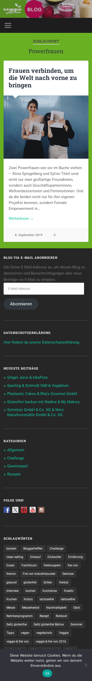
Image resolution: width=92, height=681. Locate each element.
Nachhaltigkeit (56, 607)
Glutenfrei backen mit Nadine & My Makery (43, 402)
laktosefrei (68, 599)
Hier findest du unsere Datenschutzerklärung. (42, 342)
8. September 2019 (28, 235)
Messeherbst (30, 607)
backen (11, 548)
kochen (31, 591)
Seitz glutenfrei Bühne (49, 624)
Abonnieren (21, 303)
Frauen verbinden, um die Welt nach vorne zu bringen (43, 77)
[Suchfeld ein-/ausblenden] (84, 25)
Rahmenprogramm (19, 616)
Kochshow (49, 591)
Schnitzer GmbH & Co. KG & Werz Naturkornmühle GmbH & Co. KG (35, 412)
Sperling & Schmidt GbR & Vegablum (38, 385)
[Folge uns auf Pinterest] (24, 510)
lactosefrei (47, 599)
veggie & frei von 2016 (51, 641)
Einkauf (35, 557)
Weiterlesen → (21, 218)
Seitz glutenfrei (16, 624)
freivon (11, 574)
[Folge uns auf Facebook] (7, 510)
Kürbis (28, 599)
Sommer (76, 624)
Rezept (44, 616)
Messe (10, 607)
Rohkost (61, 616)
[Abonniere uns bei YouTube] (33, 510)
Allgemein (15, 450)
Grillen (47, 582)
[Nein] (85, 665)
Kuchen (11, 599)
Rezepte (14, 474)
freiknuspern (52, 565)
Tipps (10, 633)
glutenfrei (30, 582)
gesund (11, 582)
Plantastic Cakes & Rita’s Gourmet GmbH (42, 393)
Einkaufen (54, 557)
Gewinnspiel (17, 466)
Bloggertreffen (33, 548)
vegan (25, 633)
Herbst (63, 582)
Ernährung (75, 557)
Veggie (63, 633)
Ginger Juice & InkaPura (27, 377)
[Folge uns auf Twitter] (15, 510)
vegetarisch (44, 633)
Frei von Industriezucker (39, 574)
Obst (76, 607)
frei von (73, 565)
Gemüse (68, 574)
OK (47, 673)
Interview (12, 591)
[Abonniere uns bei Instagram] (41, 510)
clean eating (14, 557)
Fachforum (29, 565)
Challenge (15, 458)
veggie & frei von (17, 641)
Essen (10, 565)
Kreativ (69, 591)
